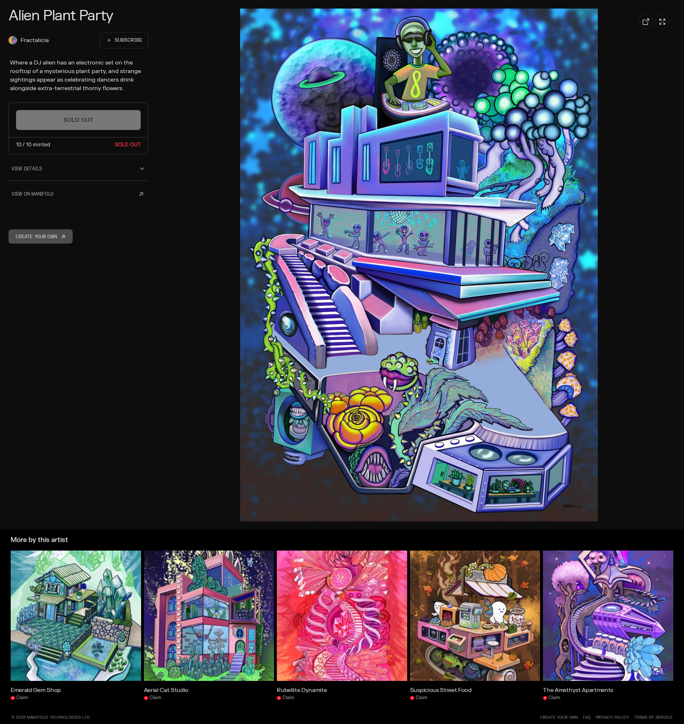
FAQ (587, 717)
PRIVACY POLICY (612, 717)
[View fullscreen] (662, 21)
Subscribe (128, 40)
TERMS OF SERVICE (653, 717)
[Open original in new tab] (645, 21)
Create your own (559, 717)
